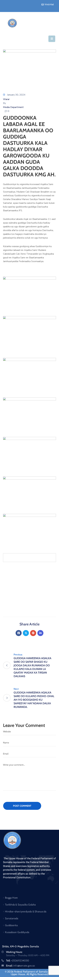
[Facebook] (19, 633)
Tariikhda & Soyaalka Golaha (20, 904)
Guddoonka (11, 925)
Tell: (17, 960)
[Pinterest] (33, 633)
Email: (20, 965)
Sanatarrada (11, 918)
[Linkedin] (40, 633)
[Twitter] (26, 633)
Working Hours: (14, 951)
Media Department (13, 107)
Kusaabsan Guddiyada (17, 932)
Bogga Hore (11, 897)
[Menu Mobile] (51, 39)
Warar (6, 99)
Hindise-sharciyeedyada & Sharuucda (25, 911)
